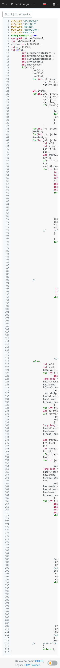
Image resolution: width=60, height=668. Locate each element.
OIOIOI (39, 661)
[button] (22, 4)
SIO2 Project (32, 665)
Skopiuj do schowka (17, 14)
